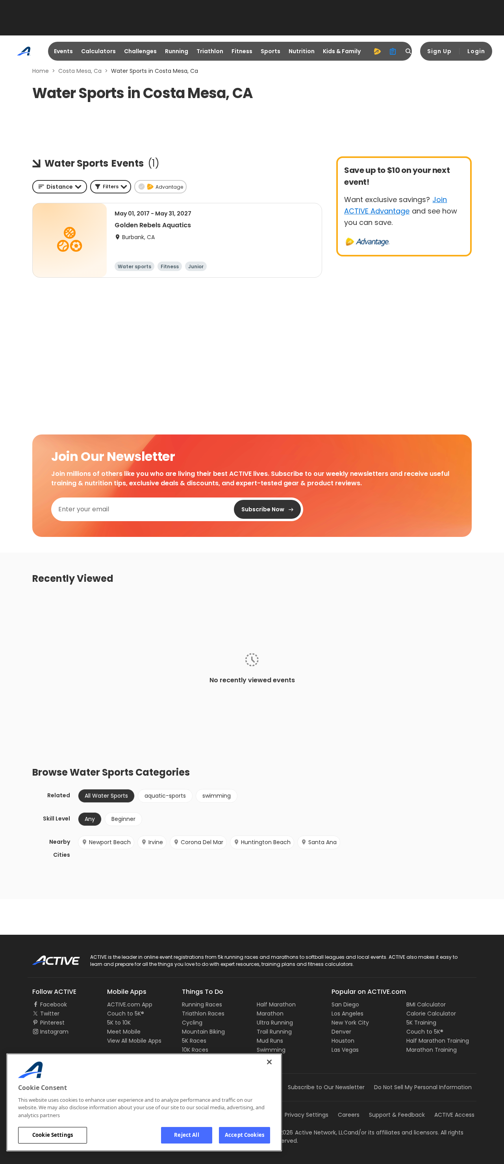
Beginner (123, 819)
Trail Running (274, 1032)
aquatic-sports (165, 796)
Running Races (202, 1004)
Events (63, 51)
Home (40, 71)
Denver (341, 1032)
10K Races (195, 1050)
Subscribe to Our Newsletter (326, 1087)
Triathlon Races (203, 1013)
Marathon (270, 1013)
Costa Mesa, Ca (80, 71)
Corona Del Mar (202, 842)
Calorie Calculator (431, 1013)
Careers (348, 1115)
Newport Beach (110, 842)
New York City (350, 1023)
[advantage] (377, 51)
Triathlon (209, 51)
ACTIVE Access (454, 1115)
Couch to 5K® (125, 1013)
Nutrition (302, 51)
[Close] (269, 1062)
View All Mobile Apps (134, 1041)
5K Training (421, 1023)
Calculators (98, 51)
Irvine (155, 842)
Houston (343, 1041)
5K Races (194, 1041)
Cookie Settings (52, 1134)
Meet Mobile (124, 1032)
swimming (216, 796)
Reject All (186, 1134)
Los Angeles (347, 1013)
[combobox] (59, 186)
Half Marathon (276, 1004)
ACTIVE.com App (129, 1004)
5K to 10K (119, 1023)
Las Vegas (345, 1050)
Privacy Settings (306, 1115)
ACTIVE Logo (49, 958)
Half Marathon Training (437, 1041)
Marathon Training (431, 1050)
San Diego (345, 1004)
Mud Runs (270, 1041)
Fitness (242, 51)
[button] (110, 186)
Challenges (140, 51)
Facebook (53, 1004)
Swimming (271, 1050)
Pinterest (52, 1023)
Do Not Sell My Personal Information (423, 1087)
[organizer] (393, 51)
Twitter (49, 1013)
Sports (270, 51)
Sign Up (439, 51)
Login (476, 51)
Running (176, 51)
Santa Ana (322, 842)
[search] (409, 51)
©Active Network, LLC (310, 1132)
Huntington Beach (266, 842)
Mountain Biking (203, 1032)
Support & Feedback (397, 1115)
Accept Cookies (244, 1134)
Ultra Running (275, 1023)
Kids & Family (342, 51)
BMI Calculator (426, 1004)
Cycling (192, 1023)
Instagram (54, 1032)
